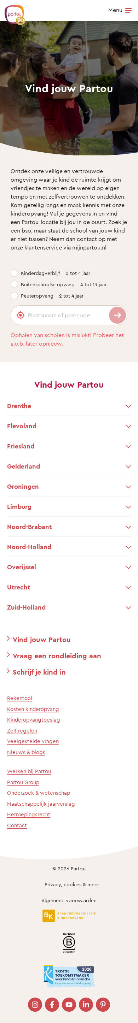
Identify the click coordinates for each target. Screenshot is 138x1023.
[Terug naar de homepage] (11, 11)
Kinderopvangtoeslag (33, 719)
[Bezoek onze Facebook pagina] (52, 1005)
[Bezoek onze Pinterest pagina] (103, 1005)
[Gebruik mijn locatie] (20, 315)
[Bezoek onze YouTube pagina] (69, 1005)
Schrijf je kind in (39, 672)
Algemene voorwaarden (69, 900)
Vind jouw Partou (42, 639)
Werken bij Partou (29, 771)
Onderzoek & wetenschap (38, 792)
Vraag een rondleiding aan (57, 655)
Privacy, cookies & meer (72, 884)
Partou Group (23, 782)
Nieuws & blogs (26, 752)
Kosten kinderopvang (33, 709)
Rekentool (19, 698)
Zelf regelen (22, 730)
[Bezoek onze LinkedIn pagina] (86, 1005)
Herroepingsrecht (28, 814)
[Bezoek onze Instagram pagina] (35, 1005)
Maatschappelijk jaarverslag (41, 803)
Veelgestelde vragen (33, 741)
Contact (17, 825)
